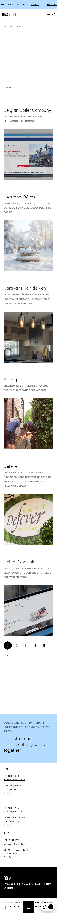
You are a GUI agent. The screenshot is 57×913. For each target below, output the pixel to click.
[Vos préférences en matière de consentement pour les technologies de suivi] (5, 908)
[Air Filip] (28, 413)
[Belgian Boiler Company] (28, 143)
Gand (44, 4)
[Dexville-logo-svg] (9, 14)
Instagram (23, 884)
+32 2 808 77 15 (11, 808)
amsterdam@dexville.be (15, 843)
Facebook (9, 884)
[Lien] (28, 738)
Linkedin (37, 884)
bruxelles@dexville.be (13, 811)
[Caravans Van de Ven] (28, 323)
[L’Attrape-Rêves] (28, 232)
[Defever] (28, 504)
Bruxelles (28, 4)
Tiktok (47, 884)
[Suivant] (8, 654)
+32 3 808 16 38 (11, 776)
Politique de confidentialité (17, 907)
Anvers (11, 4)
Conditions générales (40, 902)
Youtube (8, 888)
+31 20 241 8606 (11, 840)
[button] (50, 14)
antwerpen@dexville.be (14, 779)
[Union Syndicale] (28, 597)
